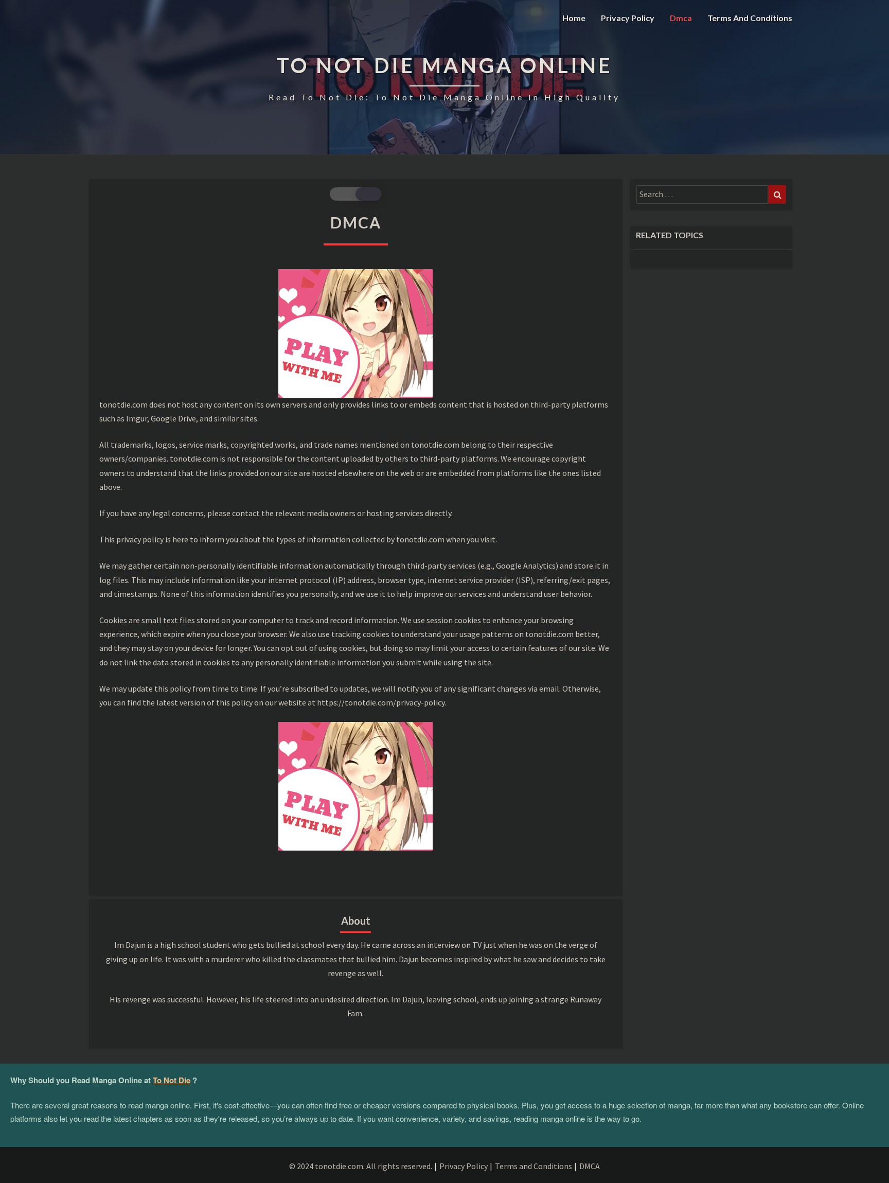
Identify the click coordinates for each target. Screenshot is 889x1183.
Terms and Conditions (749, 18)
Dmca (681, 18)
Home (573, 18)
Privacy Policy (627, 18)
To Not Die (171, 1080)
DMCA (589, 1166)
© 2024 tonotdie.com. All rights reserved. (360, 1166)
